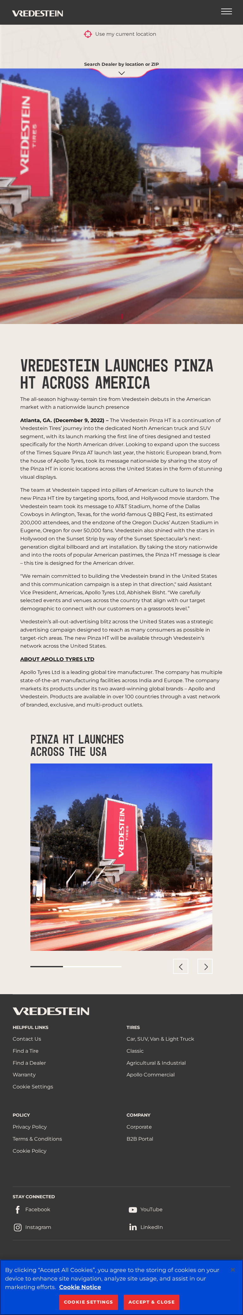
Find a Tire (26, 1051)
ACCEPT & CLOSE (151, 1302)
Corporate (139, 1127)
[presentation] (180, 966)
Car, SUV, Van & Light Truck (160, 1039)
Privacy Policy (30, 1127)
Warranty (24, 1075)
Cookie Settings (33, 1087)
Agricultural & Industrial (156, 1063)
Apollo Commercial (151, 1075)
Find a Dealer (29, 1063)
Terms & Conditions (37, 1139)
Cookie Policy (30, 1151)
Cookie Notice (80, 1287)
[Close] (233, 1270)
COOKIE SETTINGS (88, 1302)
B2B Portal (140, 1139)
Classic (135, 1051)
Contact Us (27, 1039)
